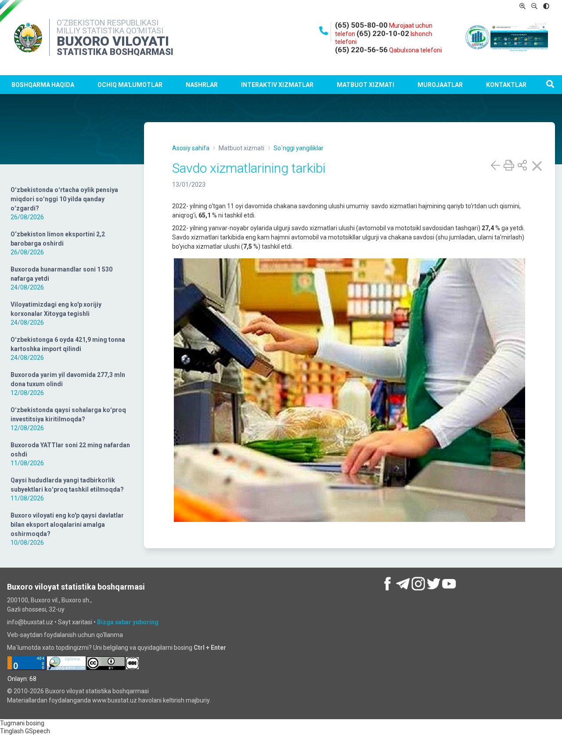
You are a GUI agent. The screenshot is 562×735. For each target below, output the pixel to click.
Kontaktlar (506, 84)
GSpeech (37, 731)
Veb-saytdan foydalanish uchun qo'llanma (65, 634)
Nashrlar (202, 84)
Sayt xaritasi (75, 622)
